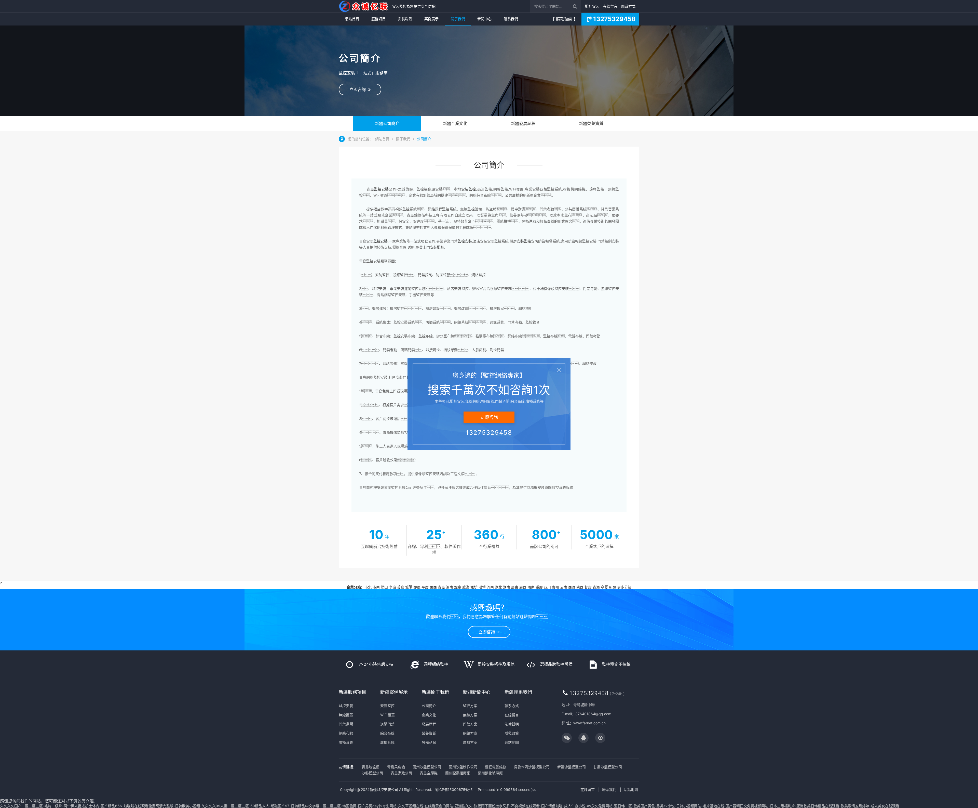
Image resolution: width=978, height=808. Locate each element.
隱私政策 (512, 733)
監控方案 (470, 705)
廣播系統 (346, 742)
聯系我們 (511, 19)
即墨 (416, 587)
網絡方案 (470, 733)
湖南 (506, 587)
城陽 (408, 587)
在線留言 (610, 6)
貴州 (555, 587)
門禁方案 (470, 724)
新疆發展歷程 (523, 123)
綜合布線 (387, 733)
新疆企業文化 (455, 123)
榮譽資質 (429, 733)
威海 (465, 587)
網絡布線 (346, 733)
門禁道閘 (346, 724)
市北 (368, 587)
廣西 (522, 587)
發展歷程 (429, 724)
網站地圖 (512, 742)
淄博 (482, 587)
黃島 (400, 587)
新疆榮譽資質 (591, 123)
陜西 (579, 587)
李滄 (392, 587)
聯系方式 (628, 6)
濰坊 (474, 587)
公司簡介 (424, 139)
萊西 (433, 587)
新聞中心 (484, 19)
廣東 (514, 587)
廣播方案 (470, 742)
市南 (376, 587)
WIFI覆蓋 (387, 715)
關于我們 (458, 19)
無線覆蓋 (346, 715)
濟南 (449, 587)
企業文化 (429, 715)
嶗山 (384, 587)
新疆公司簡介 (387, 123)
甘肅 (588, 587)
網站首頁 (352, 19)
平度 (425, 587)
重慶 (539, 587)
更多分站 (624, 587)
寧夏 (604, 587)
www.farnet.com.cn (589, 723)
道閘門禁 (387, 724)
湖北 (498, 587)
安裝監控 (387, 705)
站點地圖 (631, 789)
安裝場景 (405, 19)
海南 (531, 587)
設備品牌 (429, 742)
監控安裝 (592, 6)
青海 (596, 587)
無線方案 (470, 715)
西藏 (571, 587)
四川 (547, 587)
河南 (490, 587)
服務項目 (378, 19)
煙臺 (457, 587)
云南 (563, 587)
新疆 (612, 587)
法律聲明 (512, 724)
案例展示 (431, 19)
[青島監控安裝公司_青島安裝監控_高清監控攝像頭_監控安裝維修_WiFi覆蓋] (364, 6)
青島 (441, 587)
